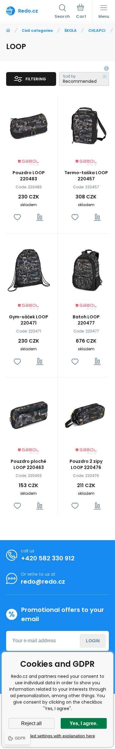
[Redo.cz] (8, 31)
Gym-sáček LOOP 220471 (28, 320)
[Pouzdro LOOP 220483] (28, 125)
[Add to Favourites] (17, 217)
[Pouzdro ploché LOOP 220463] (28, 414)
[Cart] (81, 12)
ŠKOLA (70, 30)
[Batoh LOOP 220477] (86, 270)
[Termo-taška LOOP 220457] (86, 125)
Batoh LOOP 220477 (86, 320)
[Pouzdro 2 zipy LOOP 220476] (86, 414)
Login (93, 640)
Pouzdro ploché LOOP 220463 (28, 464)
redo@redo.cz (43, 581)
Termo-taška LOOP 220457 (86, 176)
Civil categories (37, 30)
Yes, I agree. (84, 723)
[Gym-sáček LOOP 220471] (28, 270)
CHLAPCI (96, 30)
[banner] (30, 10)
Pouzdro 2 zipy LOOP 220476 (86, 464)
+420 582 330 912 (48, 558)
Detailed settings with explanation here (57, 735)
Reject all (31, 723)
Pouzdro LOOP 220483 (29, 176)
